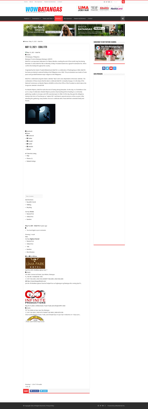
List (27, 256)
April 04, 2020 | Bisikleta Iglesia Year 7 (36, 270)
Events (29, 54)
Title (28, 246)
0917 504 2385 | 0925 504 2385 (54, 279)
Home (25, 2)
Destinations (35, 18)
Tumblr (30, 144)
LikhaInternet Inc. (120, 405)
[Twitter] (107, 2)
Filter (26, 236)
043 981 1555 (38, 276)
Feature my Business (50, 2)
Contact (60, 2)
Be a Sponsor (38, 2)
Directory (58, 18)
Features (26, 18)
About (31, 2)
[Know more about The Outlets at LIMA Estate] (99, 8)
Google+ (30, 141)
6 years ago (43, 226)
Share (28, 133)
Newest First (30, 214)
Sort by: (29, 211)
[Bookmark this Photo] (25, 228)
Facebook (31, 135)
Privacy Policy (50, 405)
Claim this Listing (31, 153)
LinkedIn (30, 146)
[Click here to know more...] (74, 30)
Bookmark (29, 131)
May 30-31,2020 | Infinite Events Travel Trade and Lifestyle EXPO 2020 (45, 306)
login (33, 230)
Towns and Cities (47, 18)
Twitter (30, 138)
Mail (29, 149)
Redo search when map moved (35, 321)
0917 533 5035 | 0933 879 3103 (54, 312)
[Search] (123, 1)
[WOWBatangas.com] (44, 9)
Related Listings (31, 161)
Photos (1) (30, 158)
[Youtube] (109, 2)
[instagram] (111, 2)
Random (29, 219)
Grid (31, 256)
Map (28, 155)
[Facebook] (104, 2)
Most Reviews (31, 252)
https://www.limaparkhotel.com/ (36, 281)
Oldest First (30, 216)
